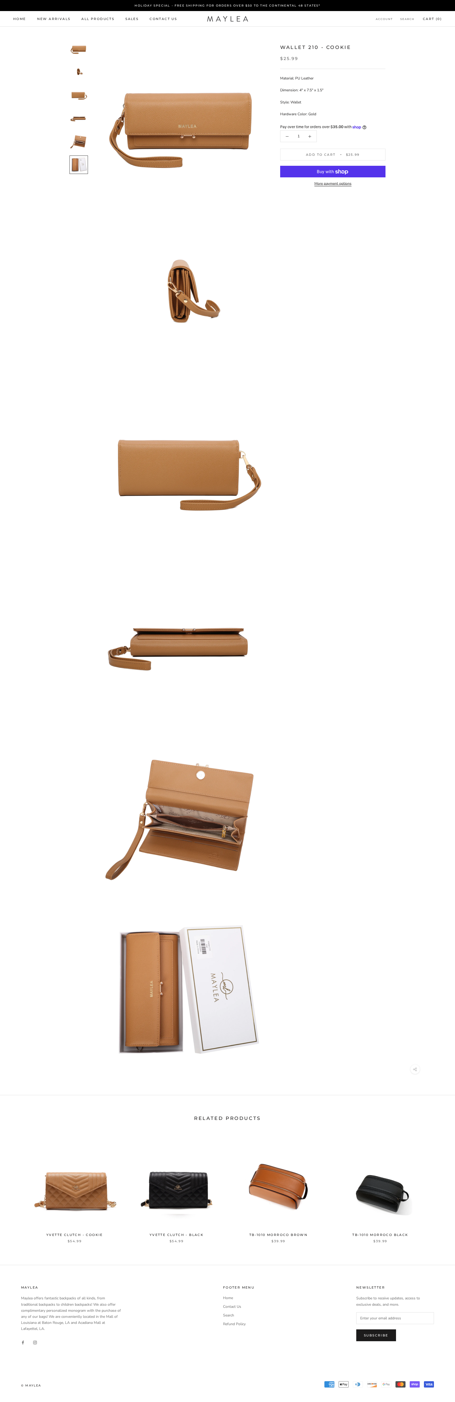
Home (19, 19)
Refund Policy (234, 1323)
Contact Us (163, 19)
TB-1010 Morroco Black (380, 1235)
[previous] (16, 1186)
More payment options (333, 183)
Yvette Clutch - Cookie (74, 1235)
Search (407, 19)
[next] (438, 1186)
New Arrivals (54, 19)
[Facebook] (23, 1342)
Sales (132, 19)
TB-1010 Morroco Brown (278, 1235)
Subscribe (376, 1335)
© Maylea (31, 1385)
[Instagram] (35, 1342)
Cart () (432, 19)
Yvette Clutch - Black (177, 1235)
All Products (97, 19)
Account (384, 19)
